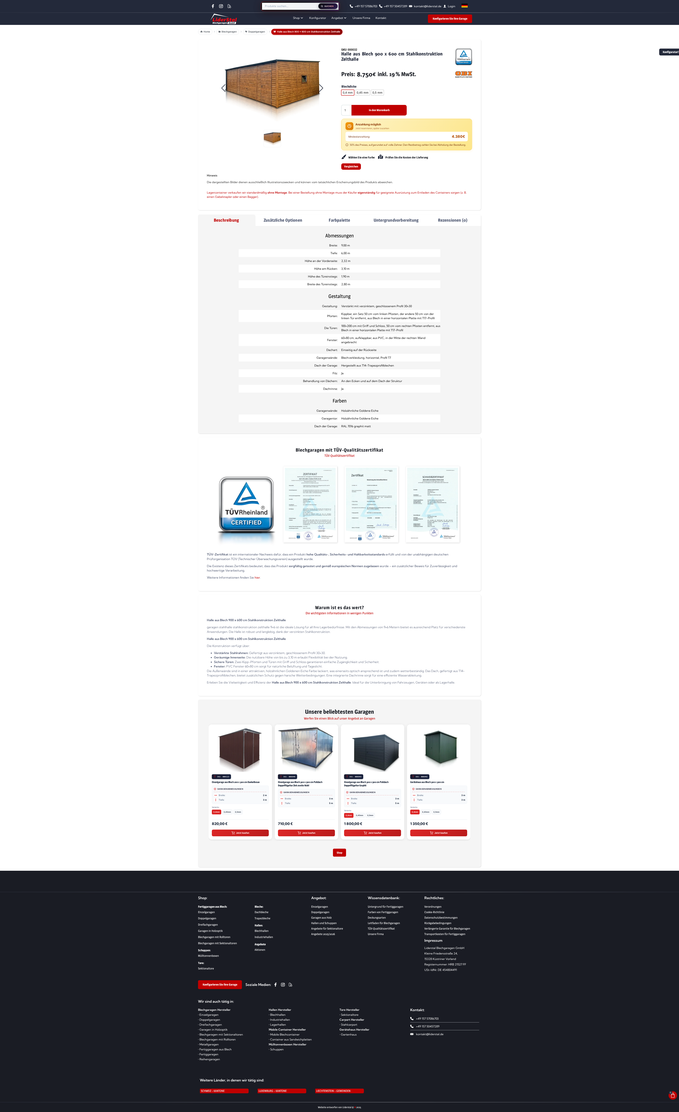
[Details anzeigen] (267, 768)
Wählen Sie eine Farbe (361, 157)
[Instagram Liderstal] (222, 6)
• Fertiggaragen (208, 1056)
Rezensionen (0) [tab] (453, 220)
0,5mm (304, 815)
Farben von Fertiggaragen (383, 914)
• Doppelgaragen (209, 1022)
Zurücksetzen (349, 100)
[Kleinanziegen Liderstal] (230, 6)
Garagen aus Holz (321, 919)
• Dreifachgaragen (210, 1026)
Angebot (337, 18)
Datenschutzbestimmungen (441, 919)
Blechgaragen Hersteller (214, 1012)
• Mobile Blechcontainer (284, 1036)
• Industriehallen (279, 1022)
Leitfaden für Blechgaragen (384, 925)
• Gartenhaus (348, 1036)
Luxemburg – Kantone (273, 1093)
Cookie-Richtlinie (434, 914)
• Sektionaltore (349, 1017)
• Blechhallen (277, 1017)
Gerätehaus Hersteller (354, 1031)
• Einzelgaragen (208, 1017)
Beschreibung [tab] (226, 220)
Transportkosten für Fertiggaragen (444, 936)
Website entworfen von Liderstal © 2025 (339, 1109)
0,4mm (283, 815)
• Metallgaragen (208, 1046)
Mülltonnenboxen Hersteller (287, 1046)
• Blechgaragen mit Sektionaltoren (220, 1036)
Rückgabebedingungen (437, 925)
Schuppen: (204, 952)
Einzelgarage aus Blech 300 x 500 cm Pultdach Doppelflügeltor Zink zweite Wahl (234, 783)
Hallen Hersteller (280, 1012)
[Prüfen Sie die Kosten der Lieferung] (380, 157)
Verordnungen (433, 908)
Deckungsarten (377, 919)
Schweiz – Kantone (213, 1093)
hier (257, 577)
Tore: (201, 965)
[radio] (347, 92)
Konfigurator (317, 18)
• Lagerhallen (277, 1026)
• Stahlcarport (348, 1026)
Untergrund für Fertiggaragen (385, 908)
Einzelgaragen (319, 908)
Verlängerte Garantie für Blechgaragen (447, 930)
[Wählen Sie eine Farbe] (343, 157)
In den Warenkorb (379, 110)
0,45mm (293, 815)
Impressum (433, 942)
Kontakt (381, 18)
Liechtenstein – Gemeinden (333, 1093)
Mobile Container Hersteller (287, 1031)
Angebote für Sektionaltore (327, 930)
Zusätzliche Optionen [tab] (283, 220)
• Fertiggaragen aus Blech (215, 1051)
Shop (296, 18)
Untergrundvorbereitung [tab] (396, 220)
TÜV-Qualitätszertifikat (381, 930)
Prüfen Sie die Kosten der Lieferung (406, 157)
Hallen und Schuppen (324, 925)
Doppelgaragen (320, 914)
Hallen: (259, 927)
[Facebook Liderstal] (213, 6)
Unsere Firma (361, 18)
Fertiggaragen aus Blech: (212, 908)
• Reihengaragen (209, 1061)
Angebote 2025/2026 (323, 936)
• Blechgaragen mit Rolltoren (217, 1041)
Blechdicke (348, 86)
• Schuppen (276, 1051)
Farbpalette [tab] (339, 220)
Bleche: (259, 908)
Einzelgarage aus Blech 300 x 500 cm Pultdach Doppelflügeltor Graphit (300, 783)
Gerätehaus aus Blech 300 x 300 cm (361, 781)
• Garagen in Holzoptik (213, 1031)
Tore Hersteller (349, 1012)
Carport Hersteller (352, 1022)
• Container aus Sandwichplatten (290, 1041)
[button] (272, 88)
